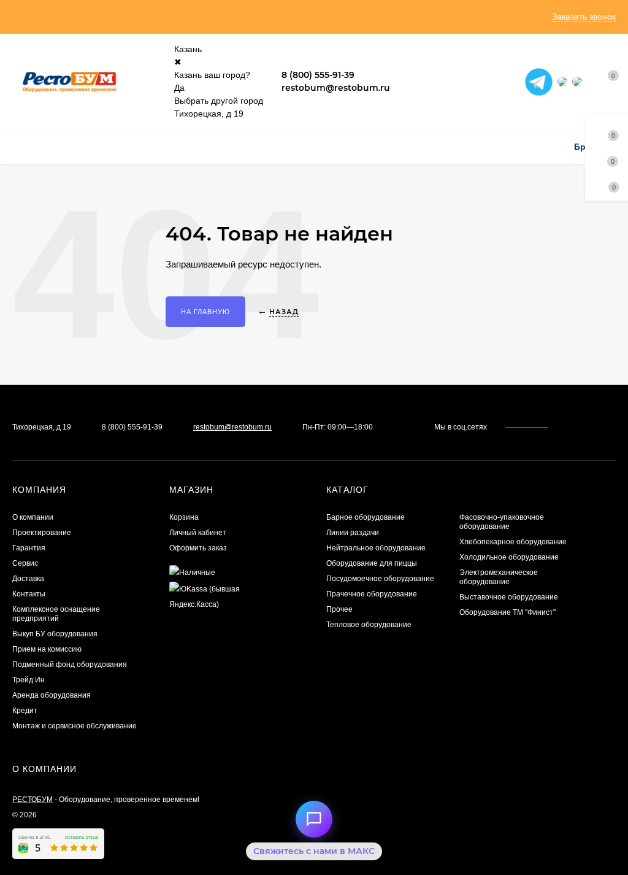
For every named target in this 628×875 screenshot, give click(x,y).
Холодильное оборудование (509, 557)
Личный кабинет (197, 532)
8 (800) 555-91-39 (317, 74)
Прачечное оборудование (371, 594)
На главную (205, 311)
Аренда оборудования (51, 695)
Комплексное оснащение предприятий (56, 614)
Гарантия (28, 548)
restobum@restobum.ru (335, 87)
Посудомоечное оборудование (380, 578)
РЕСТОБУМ (32, 799)
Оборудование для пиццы (371, 563)
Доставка (28, 578)
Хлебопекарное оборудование (513, 542)
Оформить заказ (198, 548)
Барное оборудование (365, 517)
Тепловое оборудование (369, 624)
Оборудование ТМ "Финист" (507, 612)
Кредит (24, 710)
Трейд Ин (28, 680)
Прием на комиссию (47, 649)
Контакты (28, 594)
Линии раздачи (352, 532)
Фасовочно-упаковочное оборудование (501, 522)
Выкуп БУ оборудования (55, 634)
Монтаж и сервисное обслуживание (74, 726)
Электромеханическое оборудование (498, 577)
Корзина (184, 517)
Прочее (339, 609)
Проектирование (41, 532)
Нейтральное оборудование (376, 548)
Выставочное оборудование (508, 597)
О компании (32, 517)
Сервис (25, 563)
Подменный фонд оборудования (69, 664)
